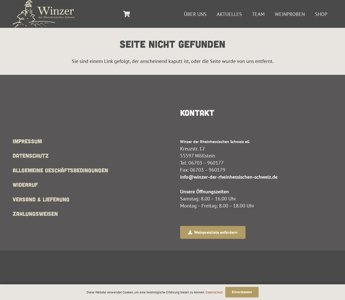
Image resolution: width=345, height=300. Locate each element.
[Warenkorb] (126, 14)
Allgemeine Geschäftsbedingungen (60, 170)
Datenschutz (31, 155)
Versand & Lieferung (41, 199)
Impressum (27, 141)
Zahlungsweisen (35, 213)
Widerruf (25, 184)
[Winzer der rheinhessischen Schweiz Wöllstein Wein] (44, 14)
